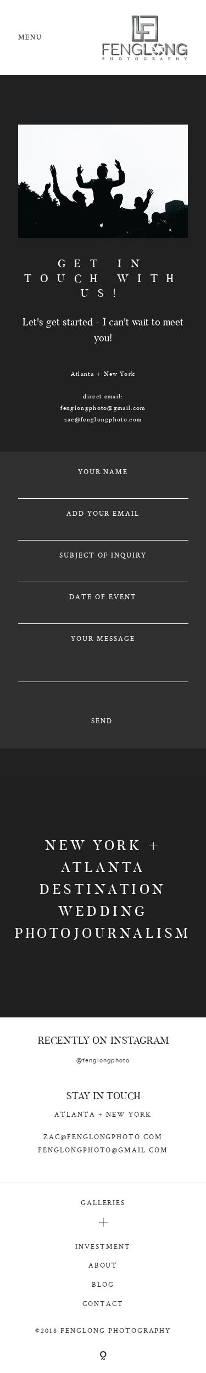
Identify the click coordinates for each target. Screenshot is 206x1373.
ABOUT (103, 1265)
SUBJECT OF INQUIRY (103, 555)
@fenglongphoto (103, 1060)
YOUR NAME (103, 471)
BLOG (103, 1284)
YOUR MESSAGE (103, 638)
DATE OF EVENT (102, 596)
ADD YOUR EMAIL (103, 513)
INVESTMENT (103, 1246)
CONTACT (103, 1303)
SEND (102, 720)
